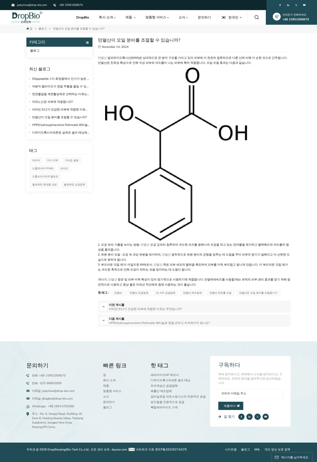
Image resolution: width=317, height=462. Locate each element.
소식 (182, 17)
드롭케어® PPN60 (42, 168)
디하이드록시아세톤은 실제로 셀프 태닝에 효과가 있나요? (61, 133)
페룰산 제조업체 (161, 391)
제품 (129, 17)
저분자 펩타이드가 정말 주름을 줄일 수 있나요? (61, 86)
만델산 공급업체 (139, 293)
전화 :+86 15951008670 (49, 376)
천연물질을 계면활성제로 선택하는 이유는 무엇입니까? (61, 94)
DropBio (82, 17)
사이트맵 (231, 450)
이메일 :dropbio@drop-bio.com (52, 399)
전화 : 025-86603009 (46, 383)
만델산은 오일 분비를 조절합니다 (258, 293)
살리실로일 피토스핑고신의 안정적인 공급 (178, 397)
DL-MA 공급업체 (165, 293)
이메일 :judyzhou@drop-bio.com (53, 391)
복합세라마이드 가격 (164, 407)
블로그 (43, 28)
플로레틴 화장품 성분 (44, 184)
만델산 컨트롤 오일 (220, 293)
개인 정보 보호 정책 (277, 450)
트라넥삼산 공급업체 (164, 386)
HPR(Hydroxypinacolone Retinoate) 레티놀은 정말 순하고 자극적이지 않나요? (61, 125)
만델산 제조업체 (192, 293)
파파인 (64, 168)
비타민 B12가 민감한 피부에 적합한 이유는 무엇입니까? (61, 110)
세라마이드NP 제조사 (165, 375)
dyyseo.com (119, 450)
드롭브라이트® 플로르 (45, 176)
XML (257, 450)
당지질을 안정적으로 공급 (167, 402)
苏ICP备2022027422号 (171, 450)
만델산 (102, 57)
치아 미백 (52, 160)
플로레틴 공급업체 (74, 184)
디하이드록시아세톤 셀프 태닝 (170, 380)
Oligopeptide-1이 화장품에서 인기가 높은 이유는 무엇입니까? (61, 79)
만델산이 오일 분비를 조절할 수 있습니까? (59, 117)
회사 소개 (106, 17)
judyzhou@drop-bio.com (32, 5)
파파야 (36, 160)
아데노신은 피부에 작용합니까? (52, 102)
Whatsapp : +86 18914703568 (53, 406)
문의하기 (204, 17)
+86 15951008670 (71, 5)
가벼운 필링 (72, 160)
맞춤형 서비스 (155, 17)
